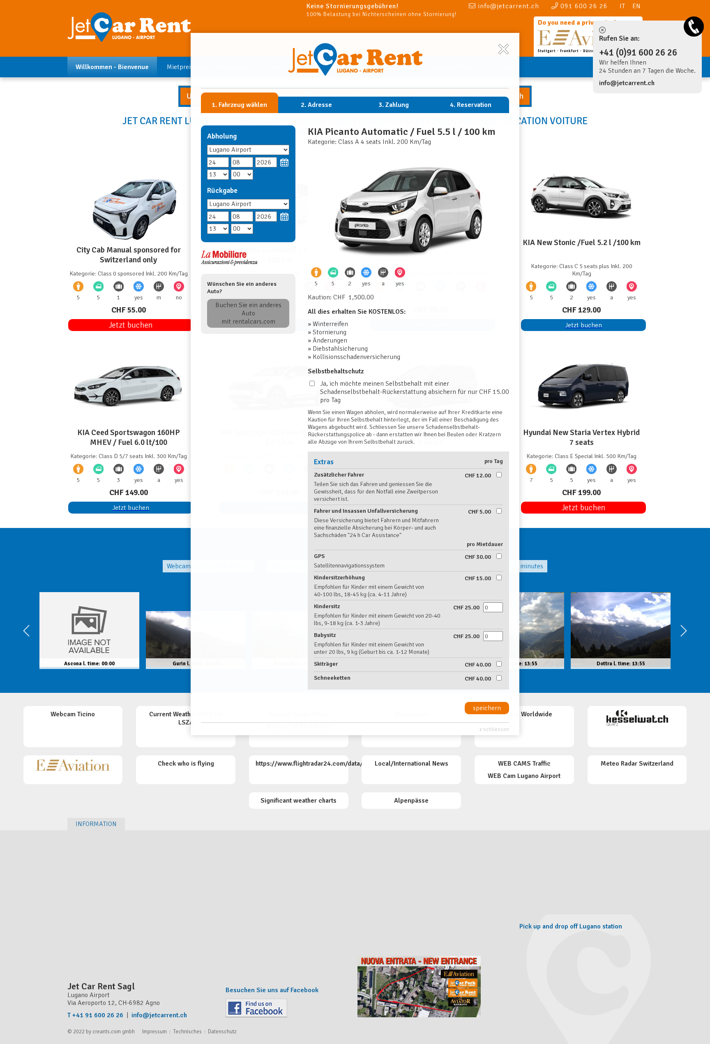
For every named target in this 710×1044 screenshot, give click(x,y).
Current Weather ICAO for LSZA (186, 718)
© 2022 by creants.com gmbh (101, 1031)
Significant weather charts (298, 800)
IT (622, 6)
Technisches (187, 1031)
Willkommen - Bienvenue (112, 67)
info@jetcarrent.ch (627, 83)
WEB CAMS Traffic (524, 763)
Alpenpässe (411, 800)
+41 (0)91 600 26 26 (638, 52)
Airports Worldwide (524, 714)
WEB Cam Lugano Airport (524, 776)
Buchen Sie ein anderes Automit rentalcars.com (248, 313)
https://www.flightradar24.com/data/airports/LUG (328, 763)
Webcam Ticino (73, 714)
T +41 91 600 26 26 (95, 1015)
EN (636, 6)
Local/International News (411, 763)
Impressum (154, 1031)
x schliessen (494, 729)
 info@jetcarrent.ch (504, 5)
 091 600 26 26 (579, 5)
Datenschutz (222, 1031)
